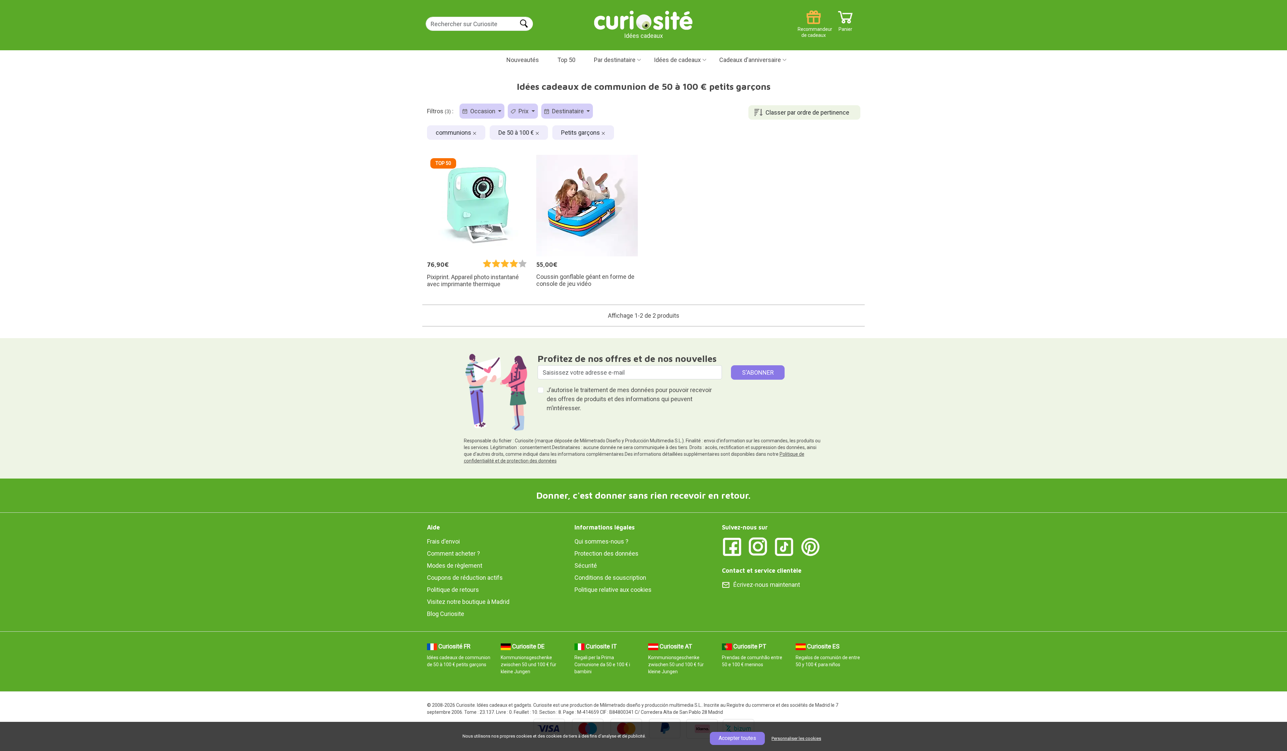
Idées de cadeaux (677, 59)
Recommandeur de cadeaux (814, 26)
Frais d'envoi (443, 541)
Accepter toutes (737, 738)
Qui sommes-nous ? (601, 541)
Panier (845, 26)
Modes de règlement (454, 565)
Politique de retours (453, 589)
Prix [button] (523, 111)
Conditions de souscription (610, 577)
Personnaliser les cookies (796, 738)
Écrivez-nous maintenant (766, 584)
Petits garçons (581, 132)
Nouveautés (522, 59)
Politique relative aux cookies (613, 589)
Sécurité (585, 565)
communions (454, 132)
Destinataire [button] (568, 111)
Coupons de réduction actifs (465, 577)
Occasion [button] (483, 111)
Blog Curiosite (445, 613)
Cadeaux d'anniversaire (750, 59)
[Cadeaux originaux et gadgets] (643, 19)
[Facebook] (732, 546)
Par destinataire (614, 59)
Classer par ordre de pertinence (807, 112)
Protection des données (606, 553)
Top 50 (566, 59)
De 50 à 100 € (516, 132)
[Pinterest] (810, 546)
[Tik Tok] (784, 546)
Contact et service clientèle (761, 570)
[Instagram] (758, 546)
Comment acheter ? (453, 553)
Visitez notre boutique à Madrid (468, 601)
